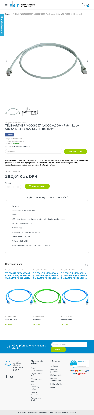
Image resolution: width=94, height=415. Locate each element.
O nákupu (54, 366)
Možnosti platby (56, 375)
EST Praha (28, 412)
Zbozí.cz (72, 412)
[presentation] (85, 264)
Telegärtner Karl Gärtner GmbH (15, 123)
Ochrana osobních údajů (56, 380)
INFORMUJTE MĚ (75, 151)
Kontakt (53, 387)
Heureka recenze (61, 412)
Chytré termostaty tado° (37, 369)
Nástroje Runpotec (34, 393)
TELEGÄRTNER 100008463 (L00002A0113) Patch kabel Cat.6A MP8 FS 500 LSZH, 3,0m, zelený (45, 275)
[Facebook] (6, 377)
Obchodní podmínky (54, 371)
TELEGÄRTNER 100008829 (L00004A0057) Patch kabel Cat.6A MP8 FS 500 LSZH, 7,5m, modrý (74, 275)
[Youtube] (11, 377)
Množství (8, 183)
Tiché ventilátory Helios (35, 387)
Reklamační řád (56, 384)
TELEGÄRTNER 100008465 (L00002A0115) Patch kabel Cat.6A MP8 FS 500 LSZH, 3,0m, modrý (17, 275)
